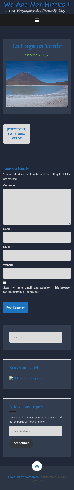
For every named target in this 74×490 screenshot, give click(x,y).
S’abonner (21, 443)
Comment (10, 185)
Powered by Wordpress (23, 476)
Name (7, 228)
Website (8, 264)
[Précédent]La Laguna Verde (17, 134)
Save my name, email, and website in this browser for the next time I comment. (37, 289)
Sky (44, 55)
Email (8, 246)
